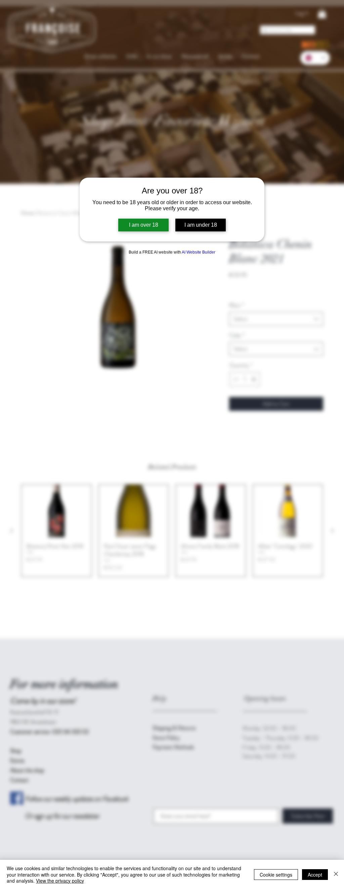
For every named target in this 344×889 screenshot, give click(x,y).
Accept (315, 874)
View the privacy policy (60, 880)
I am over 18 (143, 225)
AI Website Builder (198, 252)
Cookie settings (276, 874)
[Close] (336, 874)
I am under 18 (200, 225)
